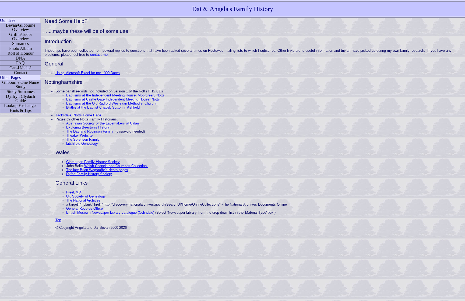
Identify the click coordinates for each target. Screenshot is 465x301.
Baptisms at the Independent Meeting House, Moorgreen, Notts (115, 95)
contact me (99, 55)
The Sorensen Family (83, 139)
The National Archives (83, 200)
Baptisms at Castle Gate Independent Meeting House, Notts (113, 99)
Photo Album (20, 48)
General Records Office (84, 208)
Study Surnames (20, 91)
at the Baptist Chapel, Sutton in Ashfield (103, 107)
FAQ (20, 63)
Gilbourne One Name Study (20, 84)
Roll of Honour (21, 53)
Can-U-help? (20, 67)
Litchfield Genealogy (82, 143)
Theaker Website (79, 135)
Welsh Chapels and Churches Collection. (116, 166)
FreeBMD (73, 192)
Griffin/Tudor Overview (20, 36)
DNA (20, 58)
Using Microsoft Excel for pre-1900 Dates (87, 73)
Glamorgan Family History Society (93, 162)
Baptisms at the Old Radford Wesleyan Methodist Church (111, 103)
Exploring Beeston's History (87, 127)
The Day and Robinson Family (89, 131)
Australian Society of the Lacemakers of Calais (103, 123)
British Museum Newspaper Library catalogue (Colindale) (110, 212)
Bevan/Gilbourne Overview (20, 27)
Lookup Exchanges (20, 105)
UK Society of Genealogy (86, 196)
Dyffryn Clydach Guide (20, 98)
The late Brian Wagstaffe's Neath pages (97, 170)
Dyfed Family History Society (89, 174)
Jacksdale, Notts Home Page (78, 115)
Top (58, 220)
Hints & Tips (20, 110)
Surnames (20, 43)
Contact (20, 72)
